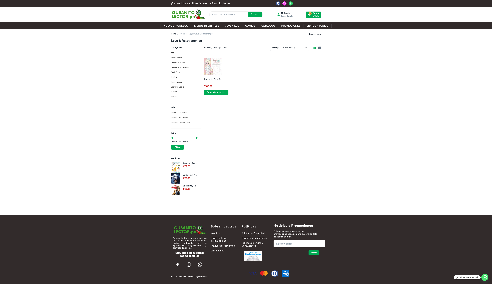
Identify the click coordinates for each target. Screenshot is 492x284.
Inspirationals (176, 82)
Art (172, 53)
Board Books (176, 58)
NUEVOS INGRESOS (176, 25)
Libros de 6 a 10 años (179, 118)
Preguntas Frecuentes (223, 245)
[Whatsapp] (291, 3)
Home (173, 34)
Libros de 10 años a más (180, 122)
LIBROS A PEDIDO (318, 25)
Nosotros (215, 233)
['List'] (319, 48)
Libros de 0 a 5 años (179, 113)
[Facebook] (278, 3)
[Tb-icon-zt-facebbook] (177, 264)
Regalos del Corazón (212, 79)
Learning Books (177, 87)
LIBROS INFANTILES (206, 25)
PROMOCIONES (290, 25)
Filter (177, 147)
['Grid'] (314, 48)
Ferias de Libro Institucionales (218, 239)
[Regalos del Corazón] (213, 66)
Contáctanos (217, 250)
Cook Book (175, 72)
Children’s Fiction (178, 63)
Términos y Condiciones (254, 238)
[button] (313, 14)
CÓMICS (250, 25)
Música (174, 97)
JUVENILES (232, 25)
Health (174, 77)
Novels (174, 92)
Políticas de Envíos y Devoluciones (252, 244)
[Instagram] (284, 3)
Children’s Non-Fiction (180, 67)
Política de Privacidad (253, 233)
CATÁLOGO (268, 25)
